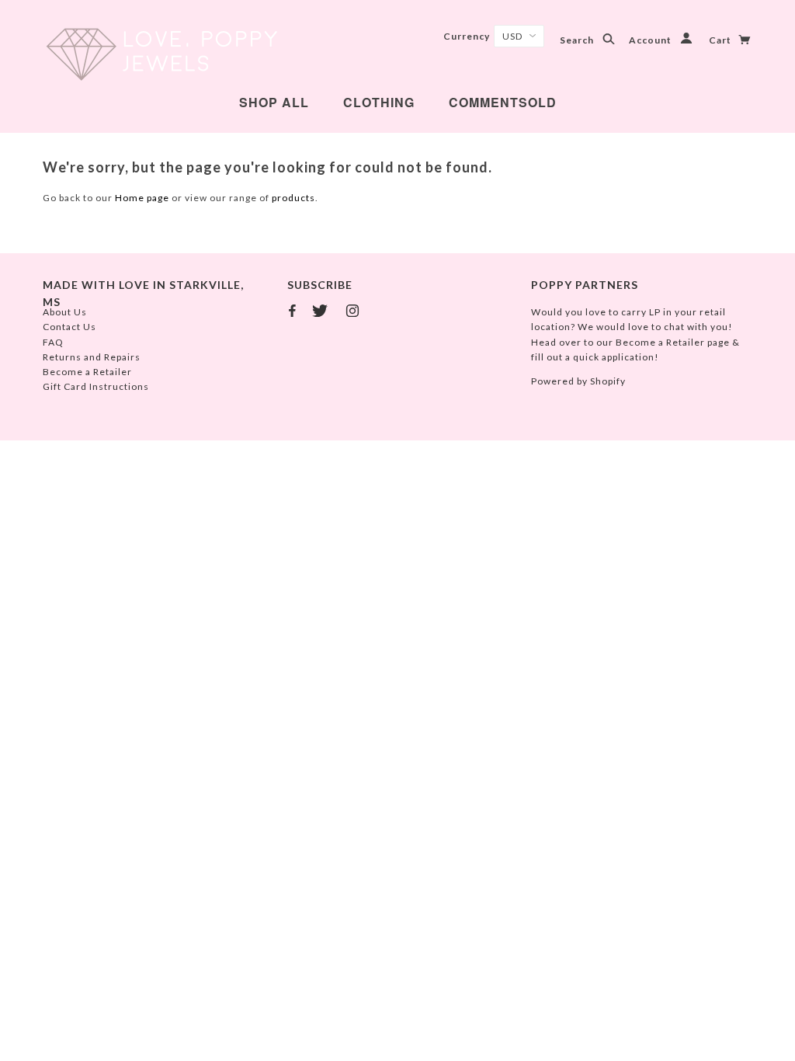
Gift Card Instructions (96, 386)
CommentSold (503, 102)
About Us (65, 312)
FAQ (53, 342)
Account (651, 40)
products (293, 198)
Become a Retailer (87, 371)
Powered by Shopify (578, 381)
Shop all (274, 102)
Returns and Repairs (92, 357)
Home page (142, 198)
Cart (721, 40)
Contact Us (69, 326)
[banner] (161, 54)
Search (578, 40)
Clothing (379, 102)
